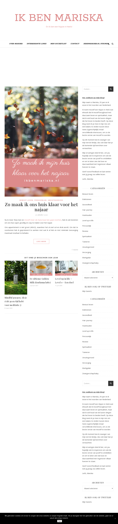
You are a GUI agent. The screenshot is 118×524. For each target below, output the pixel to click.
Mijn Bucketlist (58, 44)
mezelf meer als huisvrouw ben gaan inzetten (42, 220)
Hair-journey (87, 210)
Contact (75, 44)
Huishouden (87, 215)
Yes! (59, 521)
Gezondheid (87, 204)
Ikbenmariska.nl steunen (96, 44)
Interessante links (36, 44)
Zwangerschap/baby (90, 263)
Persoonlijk (40, 200)
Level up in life (87, 220)
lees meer (41, 241)
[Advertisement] (59, 69)
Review (85, 231)
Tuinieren (86, 241)
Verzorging (86, 252)
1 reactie (75, 249)
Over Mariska (16, 44)
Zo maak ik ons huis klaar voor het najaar (41, 206)
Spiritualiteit (87, 236)
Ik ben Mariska (59, 18)
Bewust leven (26, 200)
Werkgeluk (86, 257)
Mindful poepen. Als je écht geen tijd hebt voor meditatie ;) (16, 301)
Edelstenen (86, 199)
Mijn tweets (87, 291)
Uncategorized (55, 200)
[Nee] (115, 518)
